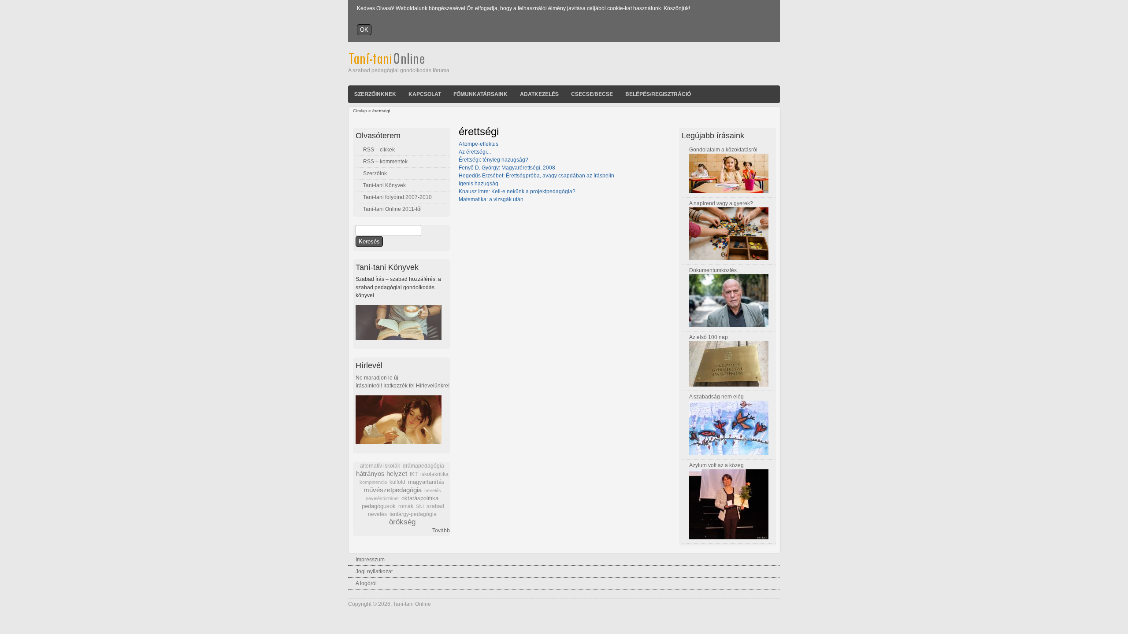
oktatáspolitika (419, 498)
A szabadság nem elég (716, 397)
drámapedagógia (423, 466)
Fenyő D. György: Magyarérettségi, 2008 (507, 168)
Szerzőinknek (375, 94)
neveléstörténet (382, 498)
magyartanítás (426, 482)
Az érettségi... (475, 152)
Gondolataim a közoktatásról (723, 150)
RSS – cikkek (379, 150)
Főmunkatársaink (480, 94)
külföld (397, 482)
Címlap (360, 110)
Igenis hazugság (478, 184)
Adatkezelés (539, 94)
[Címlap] (398, 62)
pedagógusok (379, 506)
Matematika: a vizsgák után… (494, 199)
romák (405, 506)
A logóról (366, 583)
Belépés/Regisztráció (658, 94)
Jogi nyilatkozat (374, 571)
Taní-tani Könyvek (384, 185)
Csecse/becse (592, 94)
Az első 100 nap (708, 337)
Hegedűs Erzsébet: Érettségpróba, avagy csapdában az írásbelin (536, 176)
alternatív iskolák (380, 466)
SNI (420, 506)
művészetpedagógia (393, 490)
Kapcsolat (424, 94)
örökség (402, 522)
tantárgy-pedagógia (413, 514)
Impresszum (370, 560)
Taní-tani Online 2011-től (392, 209)
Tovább (441, 530)
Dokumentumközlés (713, 270)
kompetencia (373, 482)
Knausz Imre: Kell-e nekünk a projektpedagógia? (517, 191)
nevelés (432, 490)
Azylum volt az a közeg (716, 465)
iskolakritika (434, 474)
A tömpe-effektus (478, 144)
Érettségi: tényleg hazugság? (493, 160)
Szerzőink (375, 173)
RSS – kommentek (385, 161)
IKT (414, 474)
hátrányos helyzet (381, 473)
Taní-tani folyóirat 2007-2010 (397, 197)
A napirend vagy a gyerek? (721, 203)
